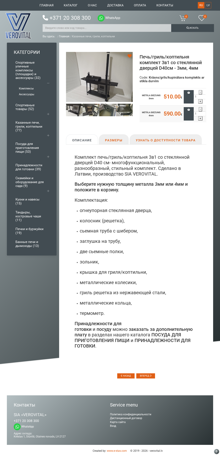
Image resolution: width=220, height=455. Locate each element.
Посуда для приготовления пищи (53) (27, 148)
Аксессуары (26, 94)
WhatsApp (112, 18)
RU (201, 5)
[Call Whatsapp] (101, 18)
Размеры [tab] (114, 140)
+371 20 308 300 (70, 18)
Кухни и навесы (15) (27, 201)
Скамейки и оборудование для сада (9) (29, 182)
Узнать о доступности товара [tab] (166, 140)
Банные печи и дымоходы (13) (27, 244)
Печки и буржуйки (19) (29, 231)
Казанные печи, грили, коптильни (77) (28, 126)
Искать (194, 27)
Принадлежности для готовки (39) (28, 167)
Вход (113, 425)
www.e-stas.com (117, 450)
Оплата (140, 5)
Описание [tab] (82, 140)
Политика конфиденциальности (130, 414)
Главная (46, 5)
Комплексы (26, 88)
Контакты (164, 5)
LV (208, 5)
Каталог (71, 5)
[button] (185, 18)
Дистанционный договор (126, 418)
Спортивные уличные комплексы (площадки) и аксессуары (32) (28, 70)
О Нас (92, 5)
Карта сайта (118, 422)
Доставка (115, 5)
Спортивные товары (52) (25, 107)
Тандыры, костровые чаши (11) (28, 216)
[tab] (74, 109)
